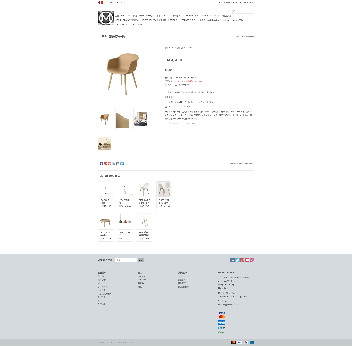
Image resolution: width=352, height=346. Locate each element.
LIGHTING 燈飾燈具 (171, 16)
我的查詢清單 (184, 287)
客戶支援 (101, 276)
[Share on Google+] (105, 163)
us (102, 2)
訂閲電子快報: (105, 260)
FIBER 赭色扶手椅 (247, 36)
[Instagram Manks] (252, 260)
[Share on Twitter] (122, 163)
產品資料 (168, 70)
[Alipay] (236, 327)
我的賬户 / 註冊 (248, 2)
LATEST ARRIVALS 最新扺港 (153, 20)
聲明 (99, 300)
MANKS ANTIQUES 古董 (149, 16)
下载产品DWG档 (189, 123)
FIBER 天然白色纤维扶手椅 (164, 201)
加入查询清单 (185, 92)
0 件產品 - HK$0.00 (229, 2)
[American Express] (236, 322)
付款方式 (101, 290)
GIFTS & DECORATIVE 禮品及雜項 (216, 16)
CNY (107, 2)
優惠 (140, 287)
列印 (250, 163)
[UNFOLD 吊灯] (125, 221)
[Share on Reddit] (113, 163)
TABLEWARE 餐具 (190, 16)
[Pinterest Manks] (242, 260)
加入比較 (244, 163)
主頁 (117, 16)
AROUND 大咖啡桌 (105, 233)
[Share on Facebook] (101, 163)
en (99, 2)
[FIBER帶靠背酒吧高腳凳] (144, 221)
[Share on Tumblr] (117, 163)
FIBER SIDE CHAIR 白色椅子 (144, 201)
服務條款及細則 (104, 294)
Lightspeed (131, 342)
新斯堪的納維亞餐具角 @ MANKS (214, 20)
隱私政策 (101, 297)
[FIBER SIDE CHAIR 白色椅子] (144, 189)
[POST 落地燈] (125, 189)
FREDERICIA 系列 (189, 20)
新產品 (141, 283)
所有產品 (142, 276)
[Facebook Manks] (232, 260)
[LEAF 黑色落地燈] (105, 189)
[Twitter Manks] (237, 260)
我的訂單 (182, 280)
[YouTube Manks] (247, 260)
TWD (121, 2)
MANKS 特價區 (237, 20)
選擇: (167, 48)
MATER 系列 (173, 20)
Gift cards (121, 24)
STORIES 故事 (135, 24)
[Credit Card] (246, 342)
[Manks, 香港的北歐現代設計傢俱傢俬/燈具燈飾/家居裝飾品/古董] (106, 18)
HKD (112, 2)
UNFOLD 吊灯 (124, 233)
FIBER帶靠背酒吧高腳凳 (144, 234)
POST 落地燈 (124, 201)
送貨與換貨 (102, 287)
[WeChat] (236, 332)
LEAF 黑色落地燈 (104, 201)
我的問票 (182, 283)
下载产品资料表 (171, 123)
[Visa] (236, 313)
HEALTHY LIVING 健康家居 (127, 20)
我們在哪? (102, 280)
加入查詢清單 (235, 163)
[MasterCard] (236, 317)
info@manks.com (229, 305)
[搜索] (234, 11)
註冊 (180, 276)
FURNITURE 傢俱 (129, 16)
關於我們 (101, 283)
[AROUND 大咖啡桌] (105, 221)
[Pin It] (109, 163)
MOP (117, 2)
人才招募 (101, 304)
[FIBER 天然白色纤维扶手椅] (164, 189)
